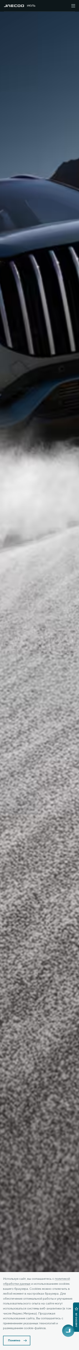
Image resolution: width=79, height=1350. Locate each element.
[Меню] (73, 5)
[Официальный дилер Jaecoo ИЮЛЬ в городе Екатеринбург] (14, 6)
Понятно (14, 1340)
